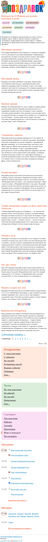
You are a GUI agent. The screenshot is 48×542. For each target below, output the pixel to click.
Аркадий (27, 514)
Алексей (20, 514)
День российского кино (19, 455)
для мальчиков (17, 23)
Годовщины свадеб (13, 364)
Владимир (12, 516)
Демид (10, 522)
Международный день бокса (21, 450)
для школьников (32, 23)
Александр (12, 514)
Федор (36, 516)
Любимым (9, 371)
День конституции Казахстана (22, 483)
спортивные (7, 32)
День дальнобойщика (19, 472)
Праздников (9, 429)
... (30, 339)
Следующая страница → (13, 334)
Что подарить (10, 436)
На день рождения (12, 389)
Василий (35, 514)
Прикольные (10, 400)
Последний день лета (18, 489)
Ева (18, 516)
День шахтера (16, 478)
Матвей (23, 516)
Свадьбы (8, 425)
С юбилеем (9, 357)
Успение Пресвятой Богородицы (23, 461)
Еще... (7, 375)
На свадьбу (9, 360)
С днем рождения (12, 353)
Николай (30, 516)
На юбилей (9, 393)
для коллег (19, 27)
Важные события (12, 368)
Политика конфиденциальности (11, 536)
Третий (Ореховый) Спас (20, 467)
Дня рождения (10, 418)
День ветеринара (17, 494)
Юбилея (8, 422)
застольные (30, 27)
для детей (6, 23)
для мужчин (7, 27)
